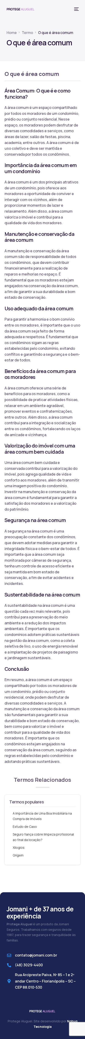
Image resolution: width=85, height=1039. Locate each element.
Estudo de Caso (25, 826)
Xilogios (18, 847)
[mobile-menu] (76, 9)
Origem (18, 855)
